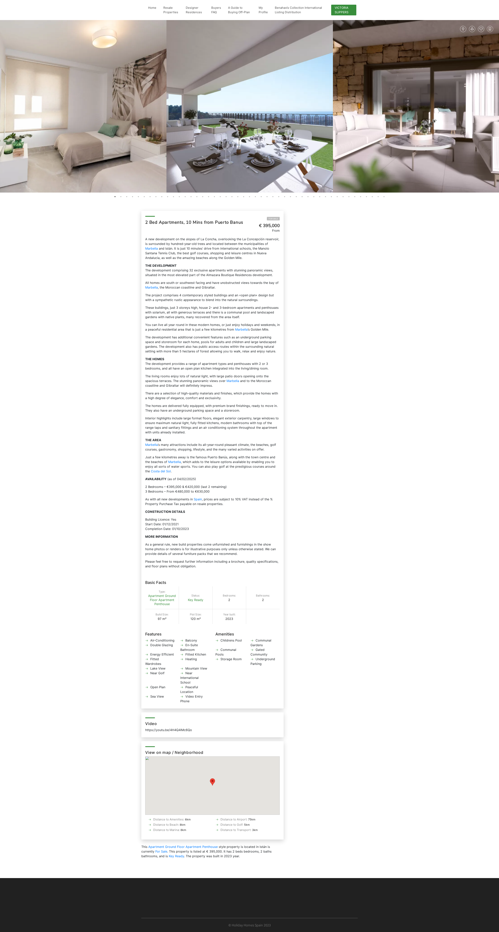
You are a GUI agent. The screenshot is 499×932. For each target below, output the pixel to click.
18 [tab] (214, 197)
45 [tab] (372, 197)
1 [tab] (115, 197)
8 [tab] (156, 197)
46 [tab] (378, 197)
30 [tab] (285, 197)
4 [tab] (132, 197)
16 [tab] (203, 197)
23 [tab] (244, 197)
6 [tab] (144, 197)
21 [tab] (232, 197)
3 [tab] (127, 197)
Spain (198, 499)
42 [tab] (355, 197)
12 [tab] (179, 197)
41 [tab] (349, 197)
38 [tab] (331, 197)
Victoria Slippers (342, 10)
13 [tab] (185, 197)
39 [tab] (337, 197)
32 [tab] (296, 197)
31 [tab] (290, 197)
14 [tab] (191, 197)
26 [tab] (261, 197)
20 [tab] (226, 197)
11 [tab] (173, 197)
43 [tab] (361, 197)
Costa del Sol (161, 471)
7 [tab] (150, 197)
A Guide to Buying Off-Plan (239, 10)
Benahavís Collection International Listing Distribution (298, 10)
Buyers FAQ (216, 10)
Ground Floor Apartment (163, 598)
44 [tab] (366, 197)
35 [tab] (314, 197)
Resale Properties (170, 10)
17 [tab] (209, 197)
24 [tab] (249, 197)
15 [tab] (197, 197)
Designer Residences (194, 10)
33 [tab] (302, 197)
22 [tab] (238, 197)
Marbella (151, 248)
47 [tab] (384, 197)
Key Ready (195, 600)
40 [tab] (343, 197)
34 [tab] (308, 197)
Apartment (156, 596)
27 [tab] (267, 197)
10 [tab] (168, 197)
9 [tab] (162, 197)
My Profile (263, 10)
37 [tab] (325, 197)
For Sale (273, 218)
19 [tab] (220, 197)
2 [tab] (121, 197)
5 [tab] (138, 197)
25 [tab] (255, 197)
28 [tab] (273, 197)
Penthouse (162, 604)
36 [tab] (320, 197)
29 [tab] (279, 197)
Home (152, 8)
